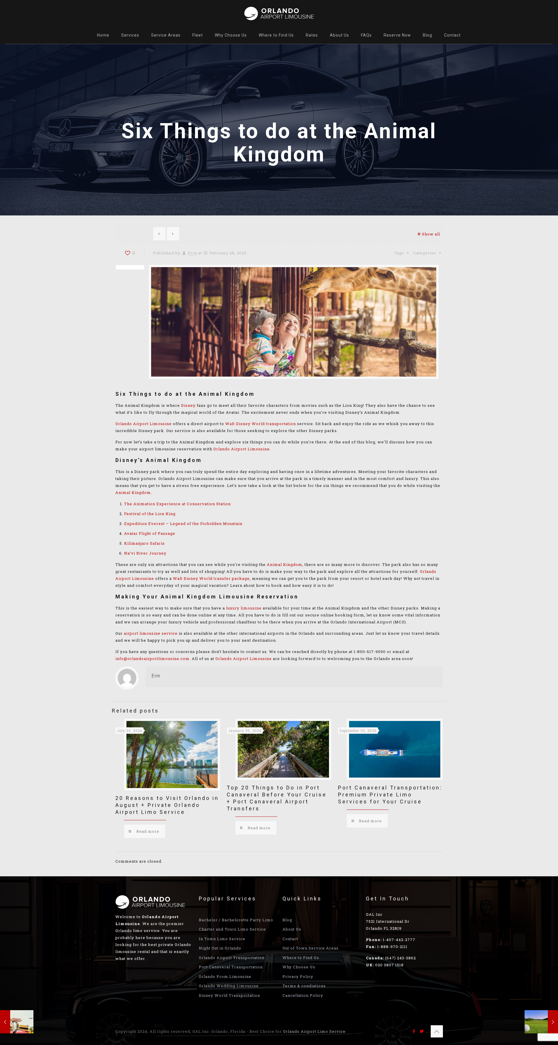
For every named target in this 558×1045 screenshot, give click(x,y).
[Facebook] (414, 1031)
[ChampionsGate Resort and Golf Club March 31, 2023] (541, 1021)
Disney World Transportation (229, 995)
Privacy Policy (297, 976)
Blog (287, 919)
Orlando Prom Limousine (225, 976)
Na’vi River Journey (145, 553)
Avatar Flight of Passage (149, 533)
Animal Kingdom (133, 492)
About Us (291, 929)
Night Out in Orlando (220, 948)
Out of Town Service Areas (310, 948)
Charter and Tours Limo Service (232, 929)
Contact (290, 938)
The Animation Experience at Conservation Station (177, 503)
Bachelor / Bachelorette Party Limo (236, 919)
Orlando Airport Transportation (231, 957)
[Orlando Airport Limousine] (279, 13)
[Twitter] (422, 1031)
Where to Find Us (300, 957)
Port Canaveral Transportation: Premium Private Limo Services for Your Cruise (390, 795)
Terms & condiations (304, 985)
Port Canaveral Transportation (231, 967)
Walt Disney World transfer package (211, 578)
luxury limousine (244, 608)
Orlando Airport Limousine (143, 423)
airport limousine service (151, 633)
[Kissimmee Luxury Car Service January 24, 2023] (16, 1021)
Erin (192, 253)
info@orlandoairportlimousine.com (152, 658)
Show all (431, 234)
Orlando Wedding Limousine (229, 985)
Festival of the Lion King (150, 513)
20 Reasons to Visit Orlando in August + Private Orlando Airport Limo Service (167, 805)
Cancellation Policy (302, 995)
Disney (188, 405)
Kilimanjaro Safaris (144, 543)
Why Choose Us (298, 967)
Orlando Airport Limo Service (314, 1031)
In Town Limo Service (222, 938)
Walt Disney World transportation (260, 423)
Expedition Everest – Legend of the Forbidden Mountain (183, 523)
